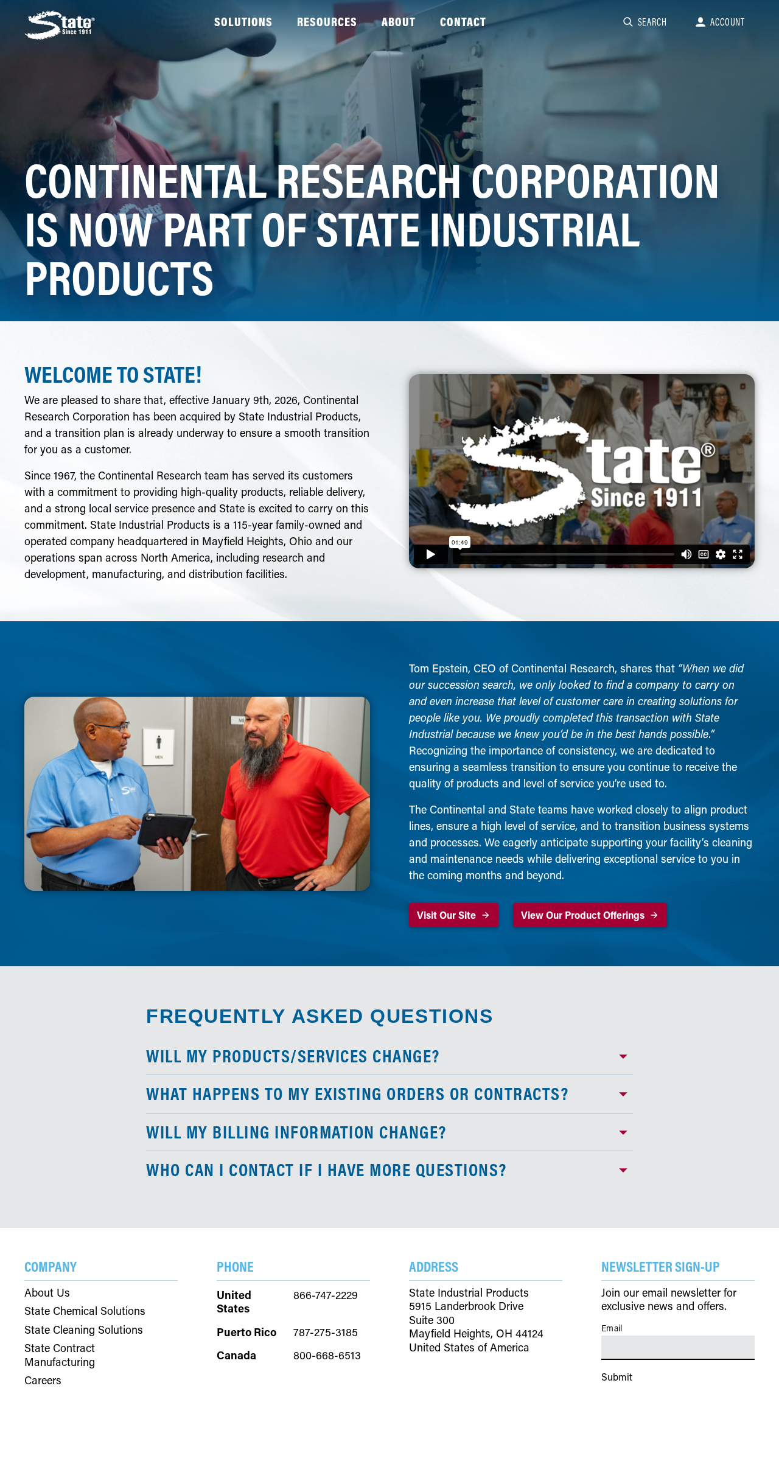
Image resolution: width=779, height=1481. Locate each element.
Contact (463, 21)
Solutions (243, 21)
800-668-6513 (327, 1355)
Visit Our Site (446, 914)
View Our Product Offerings (583, 914)
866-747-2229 (325, 1295)
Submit (616, 1376)
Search (652, 22)
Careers (42, 1380)
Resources (327, 21)
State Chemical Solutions (84, 1311)
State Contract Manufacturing (59, 1354)
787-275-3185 (325, 1332)
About (399, 21)
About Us (47, 1293)
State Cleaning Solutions (83, 1330)
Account (727, 22)
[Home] (60, 25)
